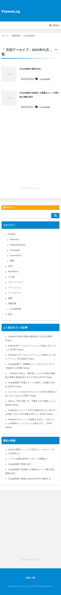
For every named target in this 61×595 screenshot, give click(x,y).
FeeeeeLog (11, 11)
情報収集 (12, 303)
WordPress (13, 271)
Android (11, 234)
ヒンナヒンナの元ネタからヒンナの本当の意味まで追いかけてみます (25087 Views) (31, 394)
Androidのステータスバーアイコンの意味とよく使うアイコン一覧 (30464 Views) (30, 357)
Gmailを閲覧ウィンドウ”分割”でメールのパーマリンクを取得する (30, 451)
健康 (10, 298)
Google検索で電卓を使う (31, 69)
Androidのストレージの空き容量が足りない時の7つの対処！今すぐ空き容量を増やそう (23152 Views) (31, 412)
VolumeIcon (15, 255)
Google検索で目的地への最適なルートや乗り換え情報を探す (30, 471)
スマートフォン (15, 282)
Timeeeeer (15, 250)
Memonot (14, 239)
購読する (10, 207)
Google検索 (45, 79)
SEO (10, 266)
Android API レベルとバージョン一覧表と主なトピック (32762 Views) (30, 347)
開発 (12, 261)
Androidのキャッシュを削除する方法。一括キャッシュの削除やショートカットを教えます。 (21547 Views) (30, 423)
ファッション (14, 287)
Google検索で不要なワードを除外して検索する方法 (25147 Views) (30, 384)
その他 (11, 277)
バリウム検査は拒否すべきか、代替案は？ (28, 459)
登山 (10, 314)
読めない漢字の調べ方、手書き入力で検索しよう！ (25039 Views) (31, 403)
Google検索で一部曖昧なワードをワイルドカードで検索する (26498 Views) (30, 366)
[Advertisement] (30, 155)
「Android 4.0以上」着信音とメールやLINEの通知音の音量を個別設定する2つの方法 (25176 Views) (30, 375)
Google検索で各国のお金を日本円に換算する (29, 478)
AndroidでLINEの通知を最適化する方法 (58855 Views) (28, 338)
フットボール (14, 293)
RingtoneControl (17, 245)
